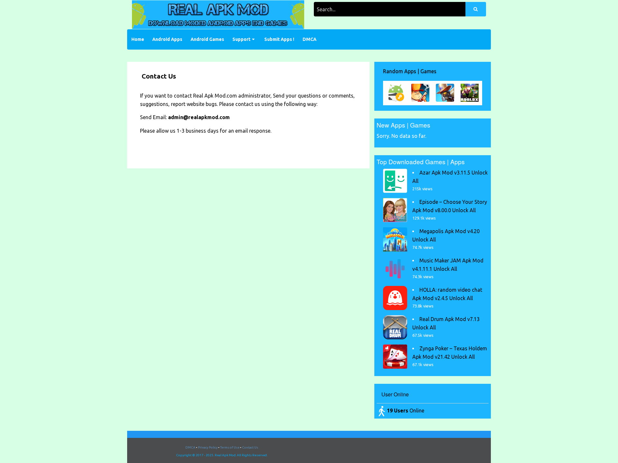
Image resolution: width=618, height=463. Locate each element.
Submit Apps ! (279, 39)
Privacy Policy (208, 447)
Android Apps (167, 39)
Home (137, 39)
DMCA (309, 39)
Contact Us (250, 447)
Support (241, 39)
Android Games (207, 39)
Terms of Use (229, 447)
